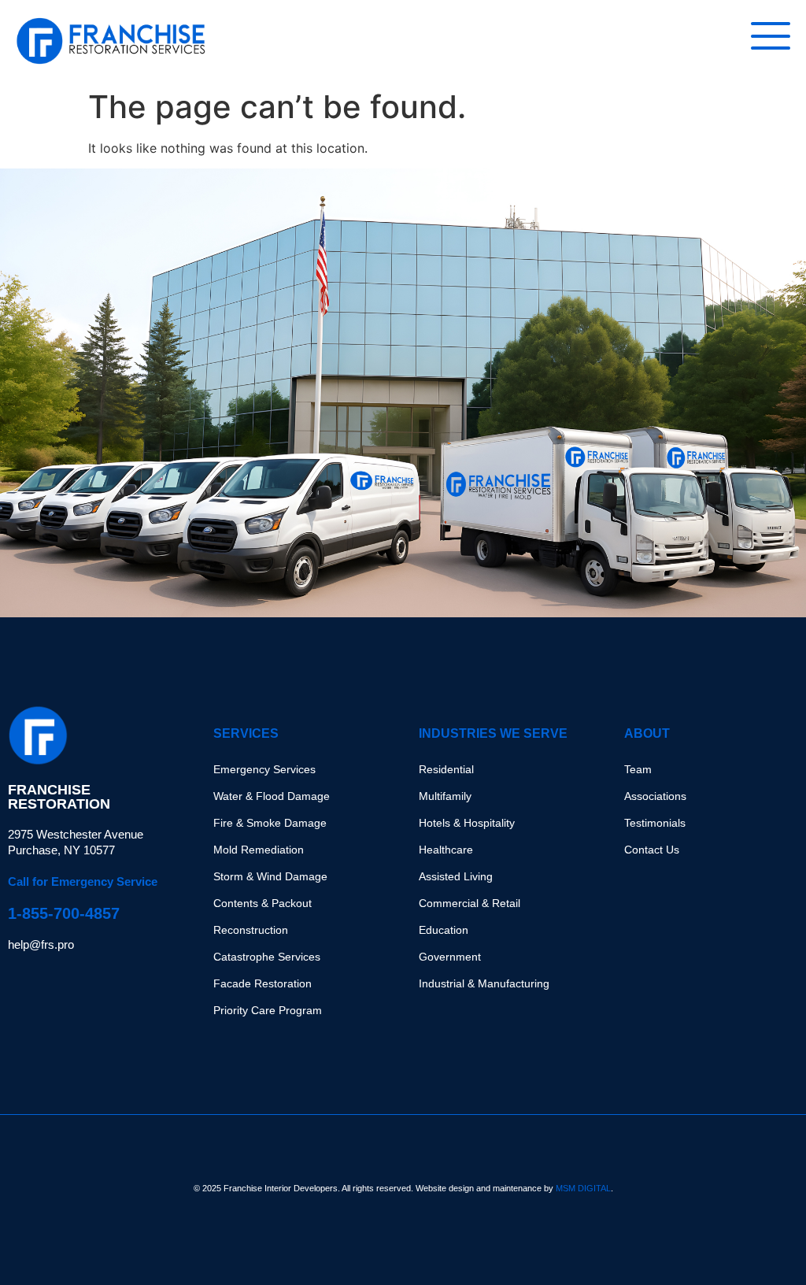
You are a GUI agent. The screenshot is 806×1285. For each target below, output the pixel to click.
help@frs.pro (41, 944)
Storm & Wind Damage (270, 876)
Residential (446, 769)
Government (450, 956)
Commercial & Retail (469, 903)
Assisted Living (456, 876)
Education (443, 930)
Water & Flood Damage (271, 796)
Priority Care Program (267, 1010)
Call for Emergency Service (82, 881)
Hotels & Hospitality (467, 823)
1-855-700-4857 (64, 913)
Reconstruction (250, 930)
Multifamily (445, 796)
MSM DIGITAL (583, 1188)
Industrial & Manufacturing (484, 983)
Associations (655, 796)
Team (638, 769)
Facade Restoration (262, 983)
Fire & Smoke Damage (270, 823)
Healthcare (446, 849)
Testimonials (655, 823)
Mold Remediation (258, 849)
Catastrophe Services (266, 956)
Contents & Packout (262, 903)
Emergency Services (264, 769)
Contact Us (651, 849)
